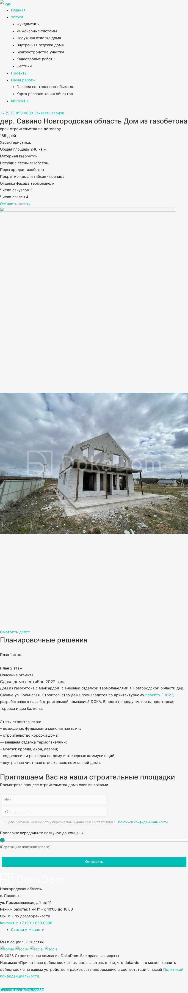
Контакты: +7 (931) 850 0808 (26, 923)
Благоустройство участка (40, 52)
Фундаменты (28, 24)
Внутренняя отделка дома (40, 45)
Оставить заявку (15, 203)
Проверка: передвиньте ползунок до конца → (41, 833)
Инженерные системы (37, 31)
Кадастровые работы (36, 59)
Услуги (17, 17)
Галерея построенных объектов (45, 86)
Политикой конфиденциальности (142, 822)
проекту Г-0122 (159, 695)
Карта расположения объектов (45, 93)
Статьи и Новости (27, 929)
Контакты (19, 101)
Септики (24, 66)
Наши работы (23, 80)
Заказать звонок (49, 113)
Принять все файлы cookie (22, 989)
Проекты (19, 73)
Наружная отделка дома (39, 38)
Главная (18, 10)
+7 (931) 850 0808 (16, 113)
